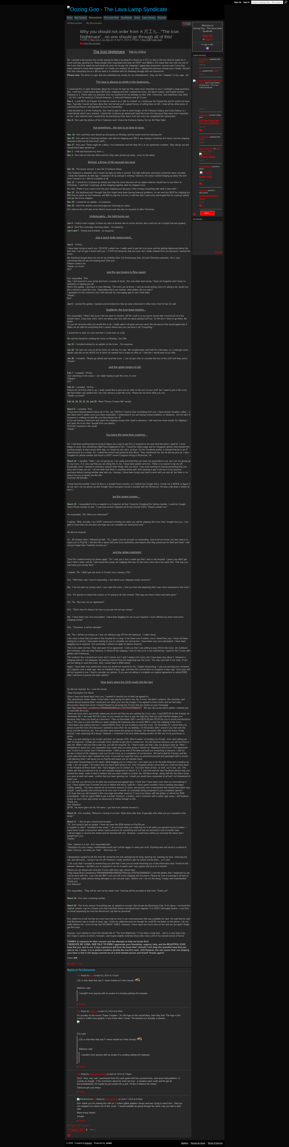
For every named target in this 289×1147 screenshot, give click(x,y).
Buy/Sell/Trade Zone (152, 40)
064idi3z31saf (111, 1099)
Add (188, 24)
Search (285, 2)
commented (208, 149)
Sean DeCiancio (205, 80)
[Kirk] (207, 235)
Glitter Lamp (205, 176)
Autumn (88, 1143)
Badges (184, 1143)
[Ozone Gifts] (216, 226)
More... (207, 213)
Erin (91, 975)
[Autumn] (198, 244)
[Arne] (207, 244)
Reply (81, 1004)
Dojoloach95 (204, 115)
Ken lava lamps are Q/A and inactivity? (209, 122)
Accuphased (204, 59)
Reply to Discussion (78, 1125)
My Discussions (94, 23)
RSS (69, 1135)
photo (210, 151)
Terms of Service (215, 1143)
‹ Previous (73, 1130)
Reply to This (74, 963)
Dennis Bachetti (205, 166)
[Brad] (216, 235)
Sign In (246, 2)
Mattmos (93, 1011)
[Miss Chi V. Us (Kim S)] (72, 39)
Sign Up (237, 2)
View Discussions (92, 43)
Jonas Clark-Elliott (97, 1074)
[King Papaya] (198, 226)
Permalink (78, 975)
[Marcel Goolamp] (216, 244)
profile (201, 62)
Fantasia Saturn (207, 156)
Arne (201, 149)
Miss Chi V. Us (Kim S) (101, 40)
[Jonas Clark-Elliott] (198, 235)
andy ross (203, 190)
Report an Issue (198, 1143)
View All (218, 252)
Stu (200, 71)
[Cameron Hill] (207, 226)
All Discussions (74, 23)
